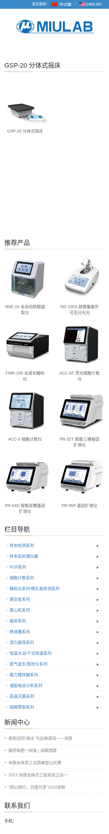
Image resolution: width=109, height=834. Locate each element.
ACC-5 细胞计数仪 (25, 439)
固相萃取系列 (22, 707)
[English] (90, 4)
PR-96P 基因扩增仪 (79, 505)
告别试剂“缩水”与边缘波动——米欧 (40, 738)
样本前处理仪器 (24, 556)
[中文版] (61, 4)
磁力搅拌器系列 (24, 674)
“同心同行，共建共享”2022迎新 (36, 787)
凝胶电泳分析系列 (26, 685)
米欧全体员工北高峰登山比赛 (34, 762)
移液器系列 (20, 631)
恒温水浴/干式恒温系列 (30, 653)
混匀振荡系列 (22, 642)
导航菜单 (13, 48)
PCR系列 (18, 567)
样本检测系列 (22, 545)
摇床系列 (18, 621)
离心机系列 (20, 610)
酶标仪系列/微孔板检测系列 (35, 588)
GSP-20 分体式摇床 (25, 131)
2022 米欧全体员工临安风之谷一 (38, 775)
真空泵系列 (20, 599)
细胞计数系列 (22, 577)
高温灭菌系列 (22, 696)
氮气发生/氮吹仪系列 (28, 664)
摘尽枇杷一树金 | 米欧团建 (32, 750)
